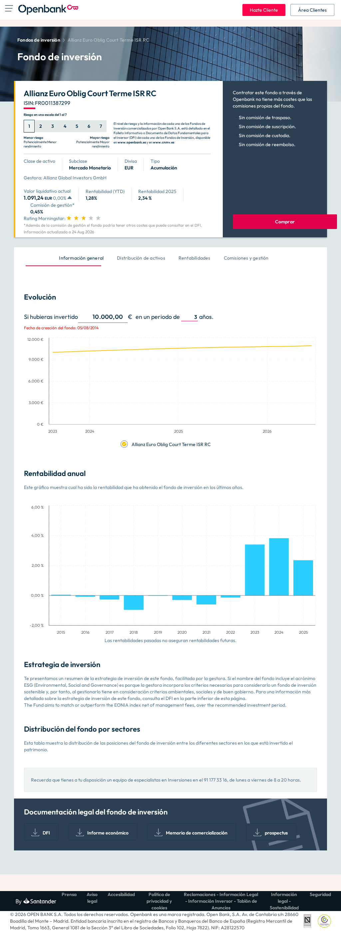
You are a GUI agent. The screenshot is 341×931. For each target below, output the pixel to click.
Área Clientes (312, 10)
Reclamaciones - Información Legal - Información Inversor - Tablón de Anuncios (221, 901)
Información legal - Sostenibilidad (284, 901)
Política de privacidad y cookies (159, 901)
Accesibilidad (121, 894)
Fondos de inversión (38, 40)
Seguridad (320, 894)
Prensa (69, 894)
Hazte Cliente (264, 10)
